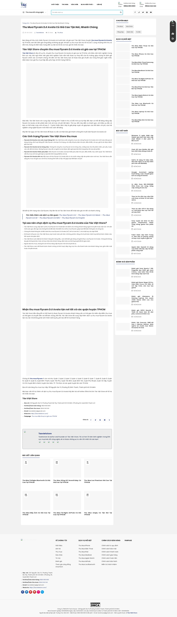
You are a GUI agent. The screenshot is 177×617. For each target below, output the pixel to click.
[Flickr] (38, 592)
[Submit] (120, 12)
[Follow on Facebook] (135, 12)
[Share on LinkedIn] (105, 420)
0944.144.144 (150, 6)
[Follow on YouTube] (151, 12)
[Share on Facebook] (91, 420)
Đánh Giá (130, 32)
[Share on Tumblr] (109, 420)
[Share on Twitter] (95, 420)
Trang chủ (25, 23)
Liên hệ (99, 4)
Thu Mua (65, 4)
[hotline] (173, 38)
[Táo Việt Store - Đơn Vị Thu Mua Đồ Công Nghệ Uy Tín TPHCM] (32, 4)
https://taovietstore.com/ (39, 413)
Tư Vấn (138, 32)
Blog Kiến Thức (87, 4)
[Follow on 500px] (42, 592)
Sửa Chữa (74, 4)
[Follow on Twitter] (143, 12)
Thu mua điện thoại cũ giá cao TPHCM (44, 416)
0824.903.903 (129, 6)
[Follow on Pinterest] (147, 12)
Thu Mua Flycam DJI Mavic (89, 215)
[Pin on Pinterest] (100, 420)
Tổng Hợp (120, 32)
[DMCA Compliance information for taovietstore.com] (95, 604)
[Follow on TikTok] (139, 12)
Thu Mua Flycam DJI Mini (49, 218)
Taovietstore (40, 32)
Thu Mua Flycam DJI (67, 215)
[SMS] (173, 33)
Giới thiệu (55, 4)
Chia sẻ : (86, 419)
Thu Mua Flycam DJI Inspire (73, 218)
